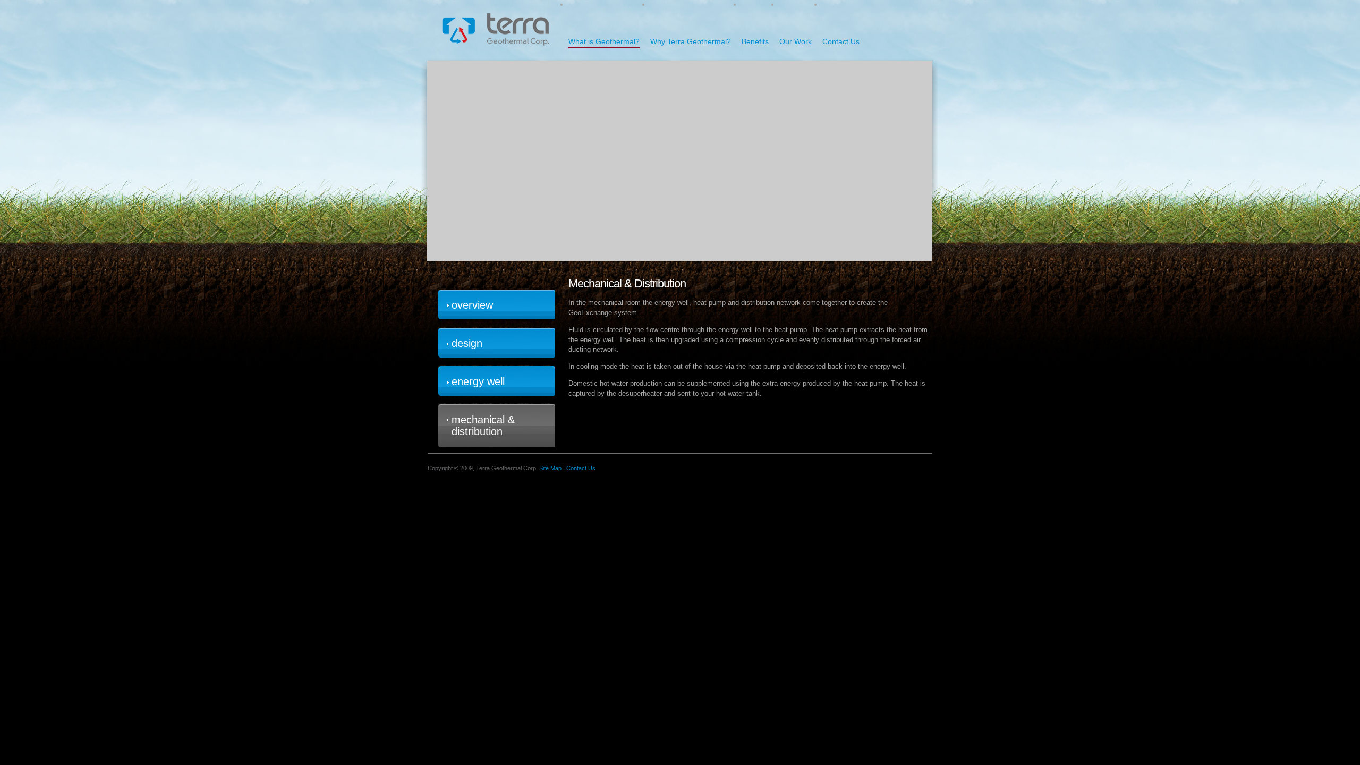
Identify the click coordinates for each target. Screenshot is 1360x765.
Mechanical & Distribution (483, 425)
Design (467, 343)
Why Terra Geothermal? (690, 41)
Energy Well (478, 381)
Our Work (795, 41)
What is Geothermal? (604, 41)
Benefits (755, 41)
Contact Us (841, 41)
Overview (472, 305)
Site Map (550, 468)
